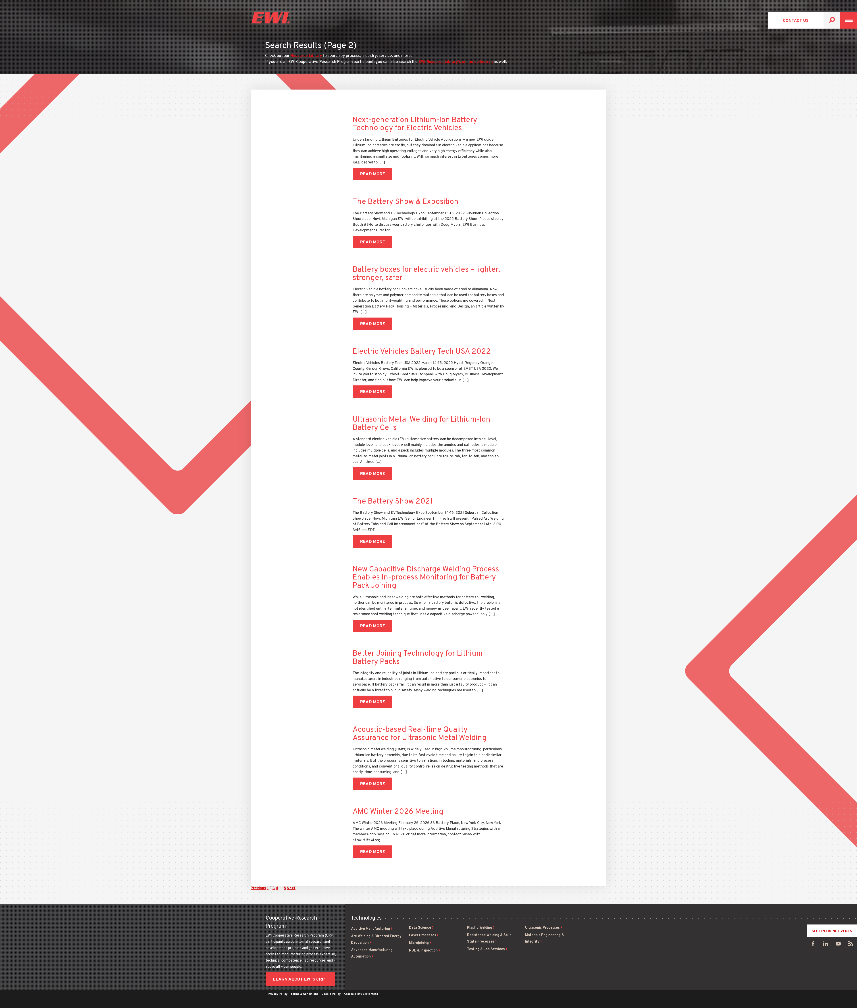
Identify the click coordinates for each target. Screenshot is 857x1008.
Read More (372, 174)
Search (832, 20)
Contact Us (796, 20)
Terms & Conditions (304, 994)
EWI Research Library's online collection (455, 62)
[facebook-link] (813, 944)
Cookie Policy (331, 994)
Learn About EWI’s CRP (299, 979)
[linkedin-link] (825, 944)
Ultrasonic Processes (542, 928)
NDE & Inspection (423, 950)
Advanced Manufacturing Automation (372, 953)
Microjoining (419, 943)
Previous (258, 888)
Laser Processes (422, 935)
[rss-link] (850, 944)
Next (291, 888)
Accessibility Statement (361, 994)
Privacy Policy (277, 994)
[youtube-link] (838, 944)
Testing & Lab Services (486, 949)
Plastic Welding (479, 928)
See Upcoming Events (832, 931)
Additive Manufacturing (370, 929)
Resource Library (306, 56)
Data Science (420, 928)
